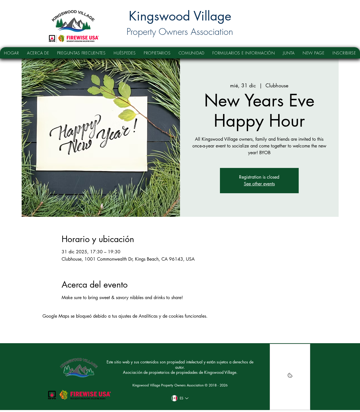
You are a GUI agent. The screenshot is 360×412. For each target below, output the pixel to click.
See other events (259, 184)
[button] (125, 52)
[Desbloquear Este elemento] (290, 377)
